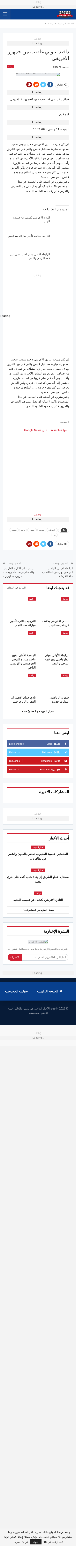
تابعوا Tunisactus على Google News (46, 430)
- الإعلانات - (38, 514)
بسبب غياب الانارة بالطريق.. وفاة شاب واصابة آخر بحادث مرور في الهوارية (18, 572)
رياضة (10, 66)
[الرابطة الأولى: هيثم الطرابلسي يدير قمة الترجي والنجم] (60, 259)
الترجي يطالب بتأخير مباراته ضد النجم (29, 235)
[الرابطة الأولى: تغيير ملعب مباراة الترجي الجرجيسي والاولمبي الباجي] (21, 641)
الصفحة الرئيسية (47, 991)
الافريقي (52, 530)
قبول (36, 1541)
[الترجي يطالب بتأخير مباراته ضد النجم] (60, 240)
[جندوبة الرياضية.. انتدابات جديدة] (54, 684)
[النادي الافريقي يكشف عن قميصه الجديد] (60, 222)
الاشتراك (14, 957)
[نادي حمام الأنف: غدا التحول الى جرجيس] (21, 684)
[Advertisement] (38, 470)
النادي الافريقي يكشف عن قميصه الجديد (38, 900)
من (54, 535)
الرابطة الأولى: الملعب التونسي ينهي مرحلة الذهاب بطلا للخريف (57, 572)
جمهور (32, 530)
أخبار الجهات (38, 847)
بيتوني (41, 530)
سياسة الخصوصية (16, 991)
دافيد (23, 530)
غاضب (14, 530)
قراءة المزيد (21, 1542)
